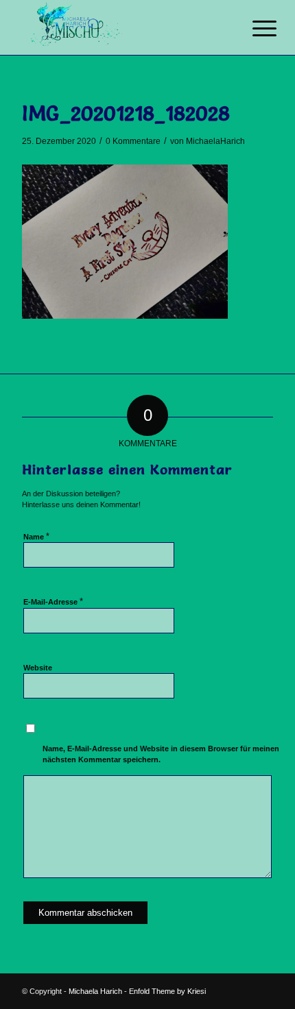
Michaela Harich (95, 991)
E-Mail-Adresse (53, 601)
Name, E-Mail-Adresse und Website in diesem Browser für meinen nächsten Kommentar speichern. (161, 754)
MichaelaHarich (215, 141)
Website (37, 668)
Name (36, 536)
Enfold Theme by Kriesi (167, 991)
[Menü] (254, 28)
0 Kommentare (133, 141)
